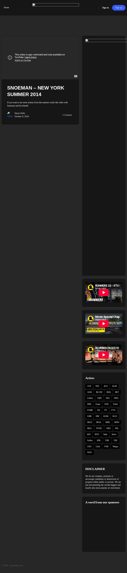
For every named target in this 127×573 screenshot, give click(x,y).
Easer (98, 404)
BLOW (99, 392)
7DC (97, 386)
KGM (105, 416)
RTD (97, 434)
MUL (89, 428)
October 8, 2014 (22, 116)
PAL (117, 428)
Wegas (115, 446)
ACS (106, 386)
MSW (116, 422)
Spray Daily (20, 113)
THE (107, 440)
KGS (115, 416)
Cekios (90, 398)
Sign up (118, 8)
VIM (106, 446)
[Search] (95, 8)
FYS (113, 410)
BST (117, 392)
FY (105, 410)
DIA (108, 398)
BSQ (109, 392)
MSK (107, 422)
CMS (99, 398)
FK (98, 410)
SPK (99, 440)
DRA (116, 398)
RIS (88, 434)
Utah (98, 446)
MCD (89, 422)
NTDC (99, 428)
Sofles (89, 440)
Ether (115, 404)
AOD (89, 392)
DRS (89, 404)
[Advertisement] (106, 527)
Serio (114, 434)
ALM (114, 386)
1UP (89, 386)
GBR (89, 416)
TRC (116, 440)
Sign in (105, 8)
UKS (89, 446)
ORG (108, 428)
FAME (90, 410)
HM (97, 416)
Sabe (105, 434)
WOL (89, 452)
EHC (107, 404)
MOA (98, 422)
